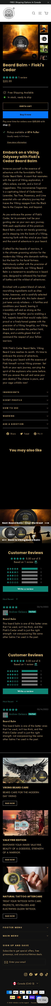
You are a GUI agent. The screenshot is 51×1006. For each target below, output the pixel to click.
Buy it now (25, 114)
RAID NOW (10, 803)
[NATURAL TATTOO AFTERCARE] (25, 879)
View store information (16, 142)
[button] (10, 77)
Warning (9, 416)
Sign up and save (16, 945)
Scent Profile (12, 400)
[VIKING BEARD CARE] (25, 770)
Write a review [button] (25, 589)
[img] (10, 607)
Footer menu (12, 927)
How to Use (11, 408)
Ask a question (13, 424)
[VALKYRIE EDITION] (25, 823)
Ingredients (11, 392)
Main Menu (10, 935)
